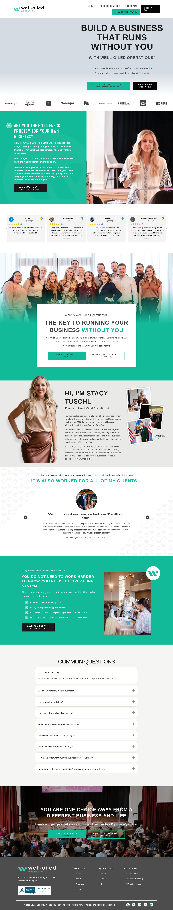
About (91, 6)
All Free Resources (133, 884)
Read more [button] (26, 239)
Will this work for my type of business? (56, 690)
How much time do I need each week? (55, 713)
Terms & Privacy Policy (82, 905)
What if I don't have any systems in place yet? (59, 724)
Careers (104, 879)
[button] (166, 228)
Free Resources (110, 6)
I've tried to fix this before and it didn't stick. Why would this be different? (72, 769)
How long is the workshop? (50, 702)
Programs (131, 6)
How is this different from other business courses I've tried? (65, 757)
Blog (103, 884)
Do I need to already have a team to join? (57, 735)
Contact (79, 889)
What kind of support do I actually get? (56, 746)
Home (78, 873)
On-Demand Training (134, 879)
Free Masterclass (126, 12)
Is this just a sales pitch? (49, 672)
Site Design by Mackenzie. (104, 905)
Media (103, 873)
